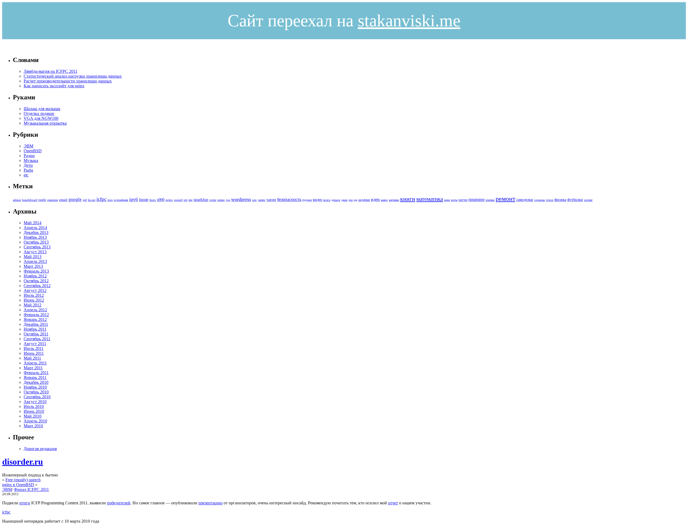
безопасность (289, 199)
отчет (393, 503)
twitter (212, 199)
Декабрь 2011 (36, 324)
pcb (185, 199)
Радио (29, 155)
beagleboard (29, 199)
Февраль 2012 (36, 314)
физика (560, 200)
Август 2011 (35, 343)
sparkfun (201, 199)
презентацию (210, 503)
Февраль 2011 (36, 372)
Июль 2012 (34, 295)
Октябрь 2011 (36, 334)
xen (254, 199)
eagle (42, 200)
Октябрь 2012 (36, 281)
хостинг (588, 199)
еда (355, 199)
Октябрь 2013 (36, 242)
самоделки (524, 200)
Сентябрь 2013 (37, 247)
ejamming (52, 199)
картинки (394, 199)
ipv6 (133, 199)
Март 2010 (33, 426)
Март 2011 (33, 368)
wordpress (241, 199)
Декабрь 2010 (36, 382)
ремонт (505, 198)
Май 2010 (32, 416)
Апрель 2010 (35, 421)
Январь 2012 (35, 319)
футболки (575, 200)
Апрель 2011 (35, 363)
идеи (375, 199)
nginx (169, 199)
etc (26, 175)
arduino (17, 199)
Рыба (28, 170)
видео (317, 200)
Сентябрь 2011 (37, 339)
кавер (384, 199)
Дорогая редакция (40, 448)
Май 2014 (32, 222)
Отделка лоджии (39, 113)
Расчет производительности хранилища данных (68, 81)
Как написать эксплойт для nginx (54, 86)
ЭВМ (28, 146)
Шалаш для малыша (42, 108)
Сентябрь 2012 (37, 285)
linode (143, 200)
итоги (24, 503)
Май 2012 (32, 305)
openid (178, 199)
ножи (447, 199)
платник (490, 199)
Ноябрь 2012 (35, 276)
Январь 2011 (35, 377)
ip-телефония (121, 199)
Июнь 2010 (34, 411)
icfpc (101, 199)
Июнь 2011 (34, 353)
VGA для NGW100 (41, 118)
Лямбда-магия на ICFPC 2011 (50, 71)
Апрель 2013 (35, 261)
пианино (476, 199)
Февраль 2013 (36, 271)
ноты (454, 199)
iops (110, 199)
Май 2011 (32, 358)
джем (344, 199)
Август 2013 (35, 251)
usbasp (221, 199)
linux (152, 199)
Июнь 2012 (34, 300)
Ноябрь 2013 (35, 237)
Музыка (31, 160)
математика (429, 199)
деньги (335, 199)
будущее (307, 199)
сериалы (539, 199)
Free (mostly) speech (23, 480)
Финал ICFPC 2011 (31, 489)
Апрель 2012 (35, 310)
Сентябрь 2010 (37, 397)
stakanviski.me (409, 20)
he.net (91, 199)
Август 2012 (35, 290)
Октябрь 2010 (36, 392)
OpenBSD (33, 151)
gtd (85, 199)
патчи (462, 200)
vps (228, 199)
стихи (549, 199)
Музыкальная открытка (45, 123)
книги (407, 199)
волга (326, 199)
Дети (28, 165)
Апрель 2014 (35, 227)
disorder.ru (22, 461)
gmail (63, 200)
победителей (118, 503)
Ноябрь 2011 (35, 329)
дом (350, 199)
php (190, 199)
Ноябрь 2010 (35, 387)
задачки (364, 200)
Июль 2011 (34, 348)
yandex (261, 199)
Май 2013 (32, 256)
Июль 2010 (34, 406)
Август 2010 (35, 401)
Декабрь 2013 (36, 232)
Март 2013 (33, 266)
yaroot (271, 200)
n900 (160, 200)
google (75, 199)
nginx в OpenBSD (18, 484)
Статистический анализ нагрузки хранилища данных (73, 76)
